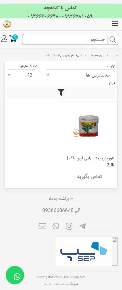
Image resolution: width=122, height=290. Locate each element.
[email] (42, 227)
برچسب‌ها (97, 55)
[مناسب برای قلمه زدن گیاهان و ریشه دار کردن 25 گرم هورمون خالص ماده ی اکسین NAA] (89, 130)
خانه (115, 55)
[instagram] (69, 227)
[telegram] (82, 227)
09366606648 (57, 211)
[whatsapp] (55, 227)
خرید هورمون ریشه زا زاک (64, 55)
